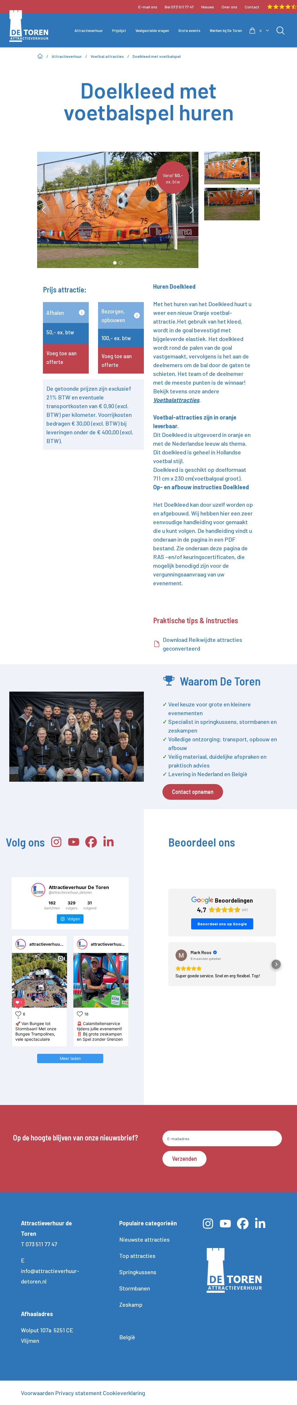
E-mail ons (147, 6)
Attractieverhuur (67, 56)
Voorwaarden (37, 1392)
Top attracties (137, 1255)
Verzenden (184, 1158)
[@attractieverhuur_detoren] (38, 890)
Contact (252, 6)
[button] (168, 964)
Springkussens (137, 1271)
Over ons (229, 6)
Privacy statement (78, 1392)
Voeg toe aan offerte (61, 357)
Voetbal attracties (107, 56)
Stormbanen (134, 1288)
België (127, 1336)
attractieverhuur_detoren (54, 944)
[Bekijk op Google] (181, 955)
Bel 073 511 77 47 (179, 6)
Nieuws (207, 6)
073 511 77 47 (41, 1243)
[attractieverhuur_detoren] (21, 944)
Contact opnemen (192, 791)
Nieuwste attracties (144, 1239)
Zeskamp (130, 1304)
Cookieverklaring (124, 1392)
